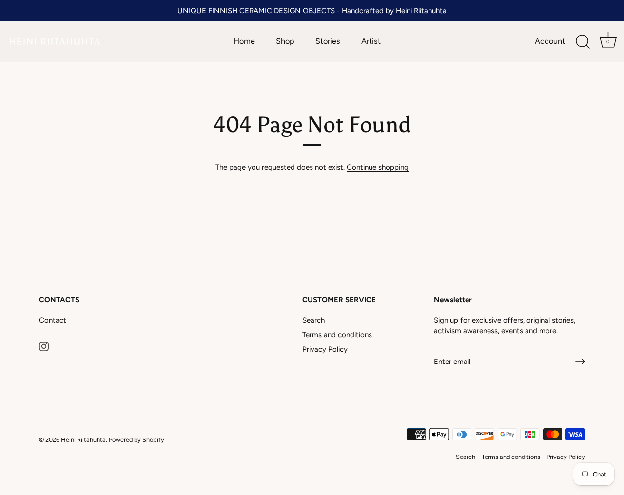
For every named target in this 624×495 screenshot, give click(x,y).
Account (550, 41)
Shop (285, 41)
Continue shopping (378, 167)
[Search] (582, 42)
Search (313, 320)
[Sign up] (580, 361)
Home (244, 41)
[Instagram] (44, 345)
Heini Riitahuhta (83, 439)
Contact (52, 320)
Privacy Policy (325, 349)
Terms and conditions (337, 334)
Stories (327, 41)
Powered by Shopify (136, 439)
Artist (371, 41)
